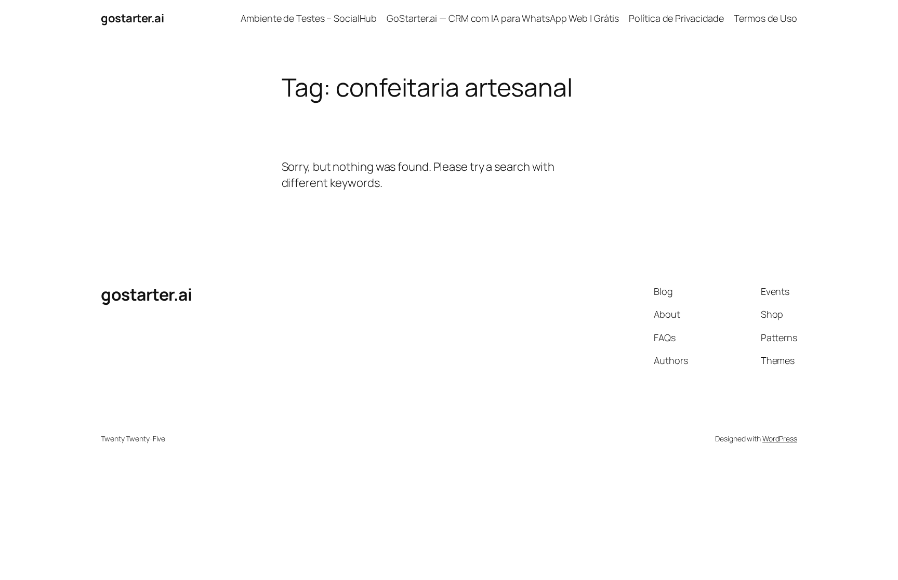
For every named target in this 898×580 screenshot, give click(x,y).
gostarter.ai (132, 18)
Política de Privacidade (676, 18)
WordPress (779, 438)
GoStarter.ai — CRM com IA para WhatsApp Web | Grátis (503, 18)
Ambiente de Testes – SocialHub (309, 18)
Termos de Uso (765, 18)
